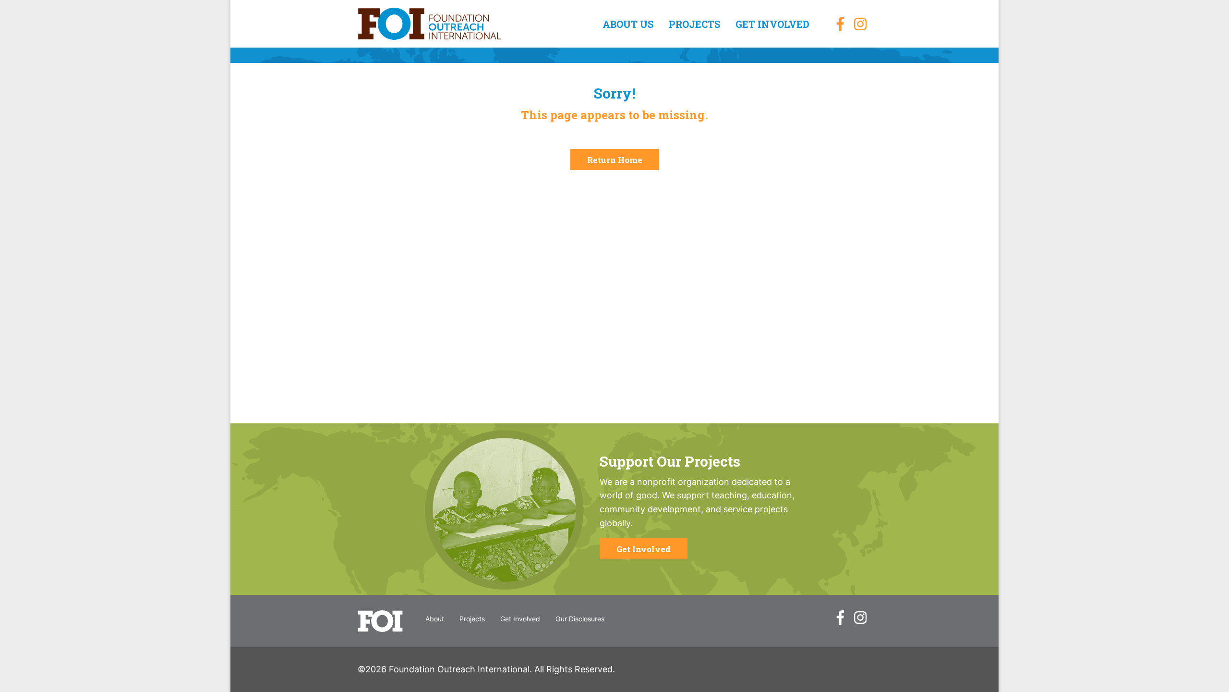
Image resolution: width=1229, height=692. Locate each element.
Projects (694, 24)
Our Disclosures (579, 619)
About (434, 619)
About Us (627, 24)
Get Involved (772, 24)
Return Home (614, 159)
